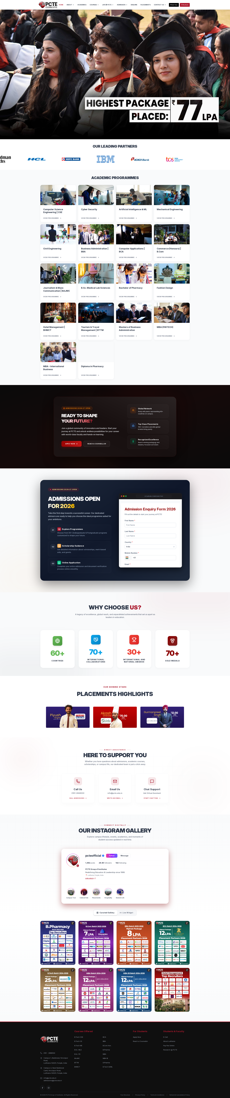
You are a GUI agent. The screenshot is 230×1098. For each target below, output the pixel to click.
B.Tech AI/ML (108, 1067)
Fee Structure (125, 1095)
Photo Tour (173, 5)
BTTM (76, 1063)
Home (61, 5)
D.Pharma (106, 1063)
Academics (82, 5)
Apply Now (70, 444)
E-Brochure (184, 5)
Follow (112, 856)
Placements (146, 5)
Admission (121, 5)
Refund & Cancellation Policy (180, 1095)
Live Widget (128, 913)
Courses (93, 5)
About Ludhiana (169, 1041)
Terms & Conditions (157, 1095)
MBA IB (105, 1058)
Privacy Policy (140, 1095)
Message (124, 856)
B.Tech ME (78, 1046)
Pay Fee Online (168, 1046)
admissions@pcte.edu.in (53, 1080)
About (69, 5)
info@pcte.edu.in (50, 1078)
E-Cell (165, 1037)
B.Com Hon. (107, 1046)
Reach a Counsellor (96, 444)
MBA (104, 1054)
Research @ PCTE (170, 1050)
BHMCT (77, 1067)
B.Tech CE (78, 1041)
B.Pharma (106, 1050)
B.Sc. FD (77, 1054)
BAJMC (77, 1058)
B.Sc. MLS (78, 1050)
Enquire (134, 5)
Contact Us (159, 5)
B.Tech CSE (78, 1037)
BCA (104, 1037)
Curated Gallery (107, 913)
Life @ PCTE (106, 5)
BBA (104, 1041)
